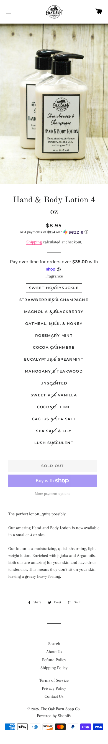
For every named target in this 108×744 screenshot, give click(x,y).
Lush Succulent (53, 442)
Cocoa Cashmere (53, 347)
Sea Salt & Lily (54, 431)
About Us (54, 651)
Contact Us (54, 696)
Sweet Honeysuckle (54, 288)
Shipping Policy (54, 667)
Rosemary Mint (54, 335)
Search (54, 643)
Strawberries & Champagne (53, 299)
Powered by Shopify (54, 715)
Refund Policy (54, 659)
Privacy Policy (54, 688)
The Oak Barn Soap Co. (61, 708)
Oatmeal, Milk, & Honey (54, 323)
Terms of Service (54, 680)
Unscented (54, 383)
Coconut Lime (54, 407)
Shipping (34, 241)
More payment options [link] (52, 493)
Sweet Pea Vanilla (54, 395)
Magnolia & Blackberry (53, 311)
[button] (54, 232)
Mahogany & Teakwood (54, 371)
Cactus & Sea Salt (54, 419)
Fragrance (54, 276)
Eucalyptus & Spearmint (54, 359)
